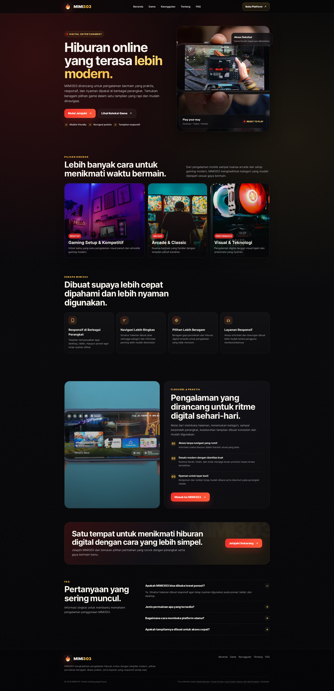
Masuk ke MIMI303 (187, 497)
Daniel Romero (203, 681)
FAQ (198, 6)
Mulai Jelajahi (77, 113)
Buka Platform (254, 6)
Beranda (138, 6)
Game (152, 6)
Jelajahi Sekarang (241, 543)
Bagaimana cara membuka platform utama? (174, 618)
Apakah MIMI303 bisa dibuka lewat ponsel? (175, 585)
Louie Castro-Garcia (233, 681)
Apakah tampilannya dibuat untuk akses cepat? (177, 629)
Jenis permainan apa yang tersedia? (169, 607)
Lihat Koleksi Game (114, 113)
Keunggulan (168, 6)
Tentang (185, 6)
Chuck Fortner (217, 681)
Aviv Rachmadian (251, 681)
